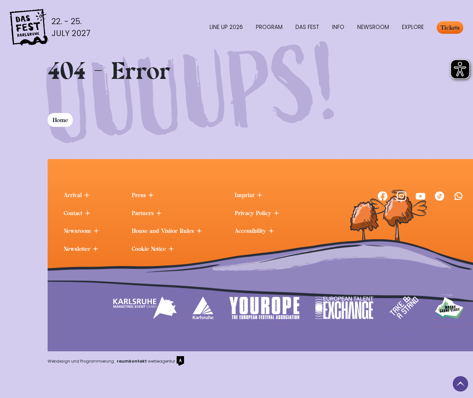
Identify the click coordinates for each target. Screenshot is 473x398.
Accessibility (251, 231)
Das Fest (307, 27)
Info (338, 27)
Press (140, 195)
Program (269, 27)
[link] (382, 196)
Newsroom (373, 27)
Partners (144, 213)
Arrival (74, 195)
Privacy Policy (254, 213)
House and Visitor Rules (164, 231)
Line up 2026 (226, 27)
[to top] (460, 384)
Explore (413, 27)
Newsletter (78, 249)
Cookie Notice (150, 249)
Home (60, 120)
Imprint (245, 195)
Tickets (450, 27)
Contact (74, 213)
